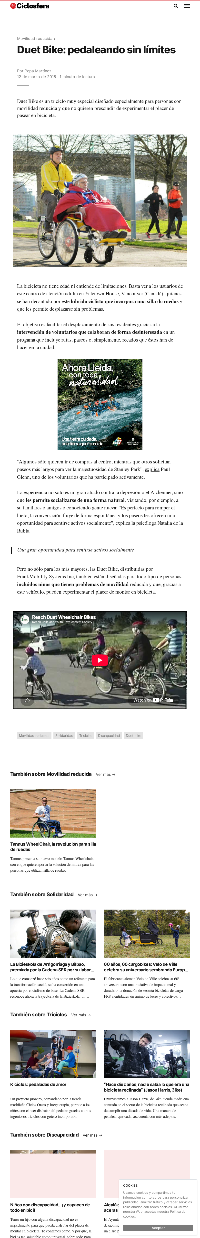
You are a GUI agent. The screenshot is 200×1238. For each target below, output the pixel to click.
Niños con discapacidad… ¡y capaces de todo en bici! (50, 1207)
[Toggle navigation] (187, 6)
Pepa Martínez (38, 70)
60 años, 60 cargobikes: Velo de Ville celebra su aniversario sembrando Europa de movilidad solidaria (145, 970)
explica (152, 469)
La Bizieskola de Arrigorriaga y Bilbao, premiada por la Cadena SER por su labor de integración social (50, 970)
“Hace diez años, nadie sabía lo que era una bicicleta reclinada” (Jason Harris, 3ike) (146, 1087)
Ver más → (106, 774)
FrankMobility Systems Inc (45, 576)
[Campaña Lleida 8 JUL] (100, 404)
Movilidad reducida (34, 38)
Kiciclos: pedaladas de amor (38, 1084)
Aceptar (158, 1228)
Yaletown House (102, 293)
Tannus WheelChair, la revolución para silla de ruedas (53, 846)
